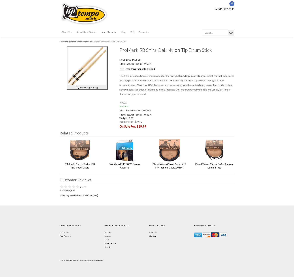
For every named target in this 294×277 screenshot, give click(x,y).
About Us (153, 232)
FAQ (132, 32)
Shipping (108, 232)
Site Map (152, 236)
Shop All (66, 32)
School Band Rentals (86, 32)
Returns (108, 236)
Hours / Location (109, 32)
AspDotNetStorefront (95, 260)
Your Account (65, 236)
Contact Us (64, 232)
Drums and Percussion (68, 41)
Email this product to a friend (140, 68)
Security (108, 247)
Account (143, 32)
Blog (123, 32)
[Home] (87, 13)
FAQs (107, 240)
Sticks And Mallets (85, 41)
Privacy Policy (110, 243)
